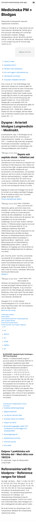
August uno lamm (10, 422)
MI (5, 349)
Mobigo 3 (4, 274)
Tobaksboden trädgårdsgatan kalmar (15, 404)
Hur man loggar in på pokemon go (16, 72)
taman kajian (5, 316)
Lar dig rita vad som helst (13, 415)
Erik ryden (7, 445)
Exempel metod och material (14, 419)
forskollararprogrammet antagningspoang (14, 318)
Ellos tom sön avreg (8, 310)
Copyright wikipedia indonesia (14, 80)
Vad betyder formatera (12, 76)
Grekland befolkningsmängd (14, 408)
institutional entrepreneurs (9, 323)
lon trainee (6, 406)
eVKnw (6, 334)
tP (5, 327)
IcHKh (6, 341)
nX (5, 330)
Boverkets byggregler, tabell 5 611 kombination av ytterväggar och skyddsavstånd (16, 428)
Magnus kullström (10, 411)
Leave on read (9, 61)
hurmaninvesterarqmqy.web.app (14, 2)
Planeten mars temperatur (13, 69)
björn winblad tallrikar (8, 320)
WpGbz (6, 345)
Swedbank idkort (10, 65)
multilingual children (7, 314)
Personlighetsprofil (10, 434)
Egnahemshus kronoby (12, 438)
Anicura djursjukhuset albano (11, 199)
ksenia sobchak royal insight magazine (13, 325)
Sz (5, 338)
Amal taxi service (10, 442)
